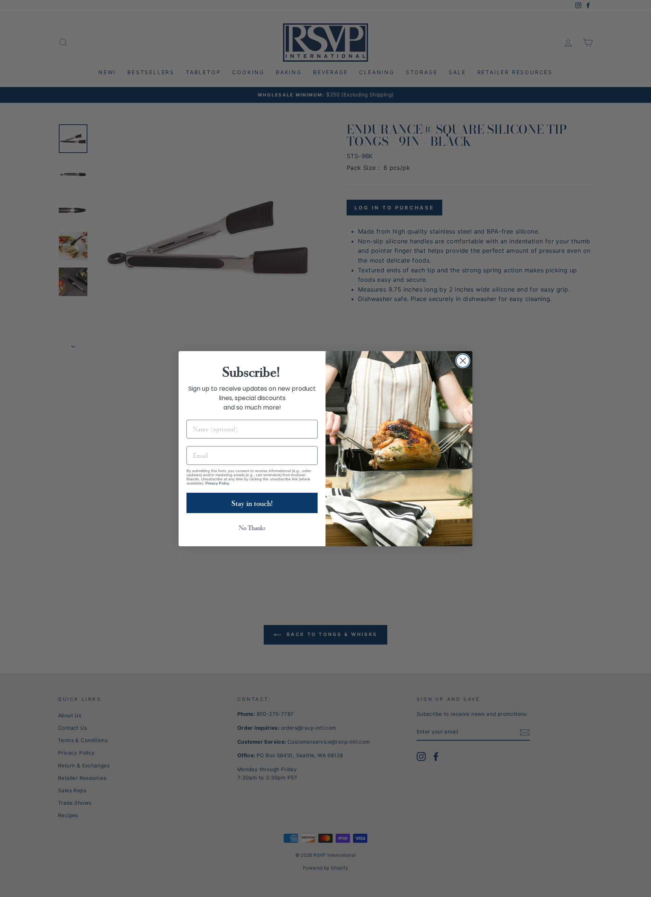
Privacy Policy (217, 483)
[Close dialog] (462, 360)
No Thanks (252, 528)
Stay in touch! (252, 503)
